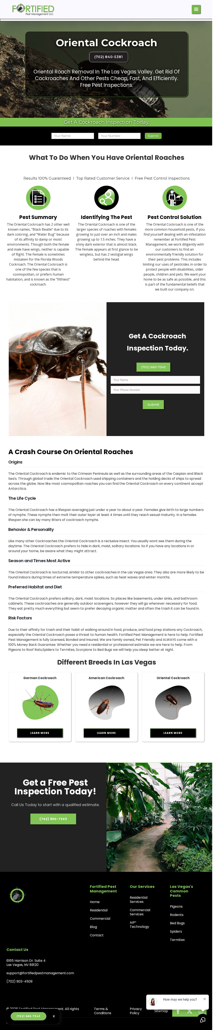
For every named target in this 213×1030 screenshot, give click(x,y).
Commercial (100, 918)
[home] (33, 9)
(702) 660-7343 (153, 367)
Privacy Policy (136, 1010)
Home (95, 902)
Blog (93, 926)
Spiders (176, 931)
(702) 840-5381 (108, 57)
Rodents (176, 914)
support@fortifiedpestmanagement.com (40, 973)
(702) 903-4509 (19, 981)
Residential (99, 910)
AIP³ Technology (139, 924)
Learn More (39, 733)
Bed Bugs (177, 923)
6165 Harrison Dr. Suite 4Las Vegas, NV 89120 (26, 962)
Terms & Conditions (102, 1010)
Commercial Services (140, 912)
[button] (196, 9)
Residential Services (138, 899)
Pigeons (176, 906)
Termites (177, 939)
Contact (97, 935)
